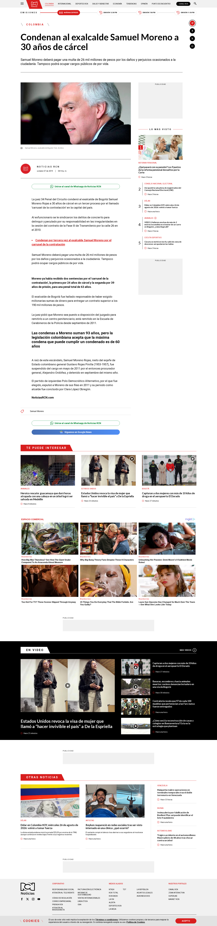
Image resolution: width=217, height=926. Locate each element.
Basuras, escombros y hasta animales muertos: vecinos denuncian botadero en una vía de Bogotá (173, 684)
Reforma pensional (147, 163)
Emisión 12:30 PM (110, 12)
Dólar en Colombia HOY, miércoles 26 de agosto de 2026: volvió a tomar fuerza (161, 206)
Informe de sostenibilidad (84, 894)
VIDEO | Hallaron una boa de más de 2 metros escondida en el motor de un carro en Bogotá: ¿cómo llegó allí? (162, 224)
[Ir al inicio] (34, 4)
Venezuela (162, 785)
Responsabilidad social (63, 889)
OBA (79, 905)
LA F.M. (111, 899)
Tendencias (131, 4)
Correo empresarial (61, 901)
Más (185, 650)
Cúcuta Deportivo (153, 237)
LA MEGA (112, 909)
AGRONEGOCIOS (143, 896)
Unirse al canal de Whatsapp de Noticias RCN (78, 186)
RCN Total (113, 893)
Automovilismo (164, 831)
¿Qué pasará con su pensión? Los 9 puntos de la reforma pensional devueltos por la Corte (159, 170)
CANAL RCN (183, 4)
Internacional (64, 4)
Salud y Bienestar (100, 4)
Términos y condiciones (106, 919)
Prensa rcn (57, 905)
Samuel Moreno (37, 411)
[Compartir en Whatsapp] (192, 46)
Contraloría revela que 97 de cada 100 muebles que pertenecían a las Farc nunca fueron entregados (174, 704)
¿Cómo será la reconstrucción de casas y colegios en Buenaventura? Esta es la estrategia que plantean (173, 723)
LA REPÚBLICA (142, 889)
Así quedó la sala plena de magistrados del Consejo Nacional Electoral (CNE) (162, 189)
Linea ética (83, 901)
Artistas (90, 820)
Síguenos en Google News (78, 432)
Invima (160, 808)
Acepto (186, 921)
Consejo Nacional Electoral (158, 184)
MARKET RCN (174, 899)
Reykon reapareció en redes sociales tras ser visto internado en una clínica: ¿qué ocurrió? (114, 826)
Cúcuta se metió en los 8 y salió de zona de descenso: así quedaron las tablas (162, 243)
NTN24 (111, 889)
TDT (124, 889)
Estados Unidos (88, 489)
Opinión (144, 4)
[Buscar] (195, 3)
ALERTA (112, 903)
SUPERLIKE (173, 896)
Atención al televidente (63, 893)
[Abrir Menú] (22, 4)
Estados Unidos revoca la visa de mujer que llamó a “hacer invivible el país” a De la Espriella (107, 495)
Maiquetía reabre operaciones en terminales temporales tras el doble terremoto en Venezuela (174, 792)
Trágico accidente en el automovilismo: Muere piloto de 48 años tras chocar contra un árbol (176, 838)
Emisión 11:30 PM (187, 12)
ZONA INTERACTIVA (177, 893)
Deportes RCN (81, 4)
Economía (117, 4)
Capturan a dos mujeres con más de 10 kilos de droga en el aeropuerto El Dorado (168, 495)
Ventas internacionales (89, 898)
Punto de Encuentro (161, 4)
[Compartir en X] (192, 38)
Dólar (147, 201)
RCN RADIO (113, 896)
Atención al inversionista (58, 909)
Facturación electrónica (89, 889)
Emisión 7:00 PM (149, 12)
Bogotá (145, 489)
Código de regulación (62, 898)
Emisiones (29, 12)
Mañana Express (71, 12)
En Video (35, 650)
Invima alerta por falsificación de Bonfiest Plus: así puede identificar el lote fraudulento (175, 815)
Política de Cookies (135, 922)
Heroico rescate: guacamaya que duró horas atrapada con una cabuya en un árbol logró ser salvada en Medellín (47, 496)
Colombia (49, 4)
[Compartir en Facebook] (192, 30)
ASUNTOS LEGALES (145, 893)
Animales (148, 218)
